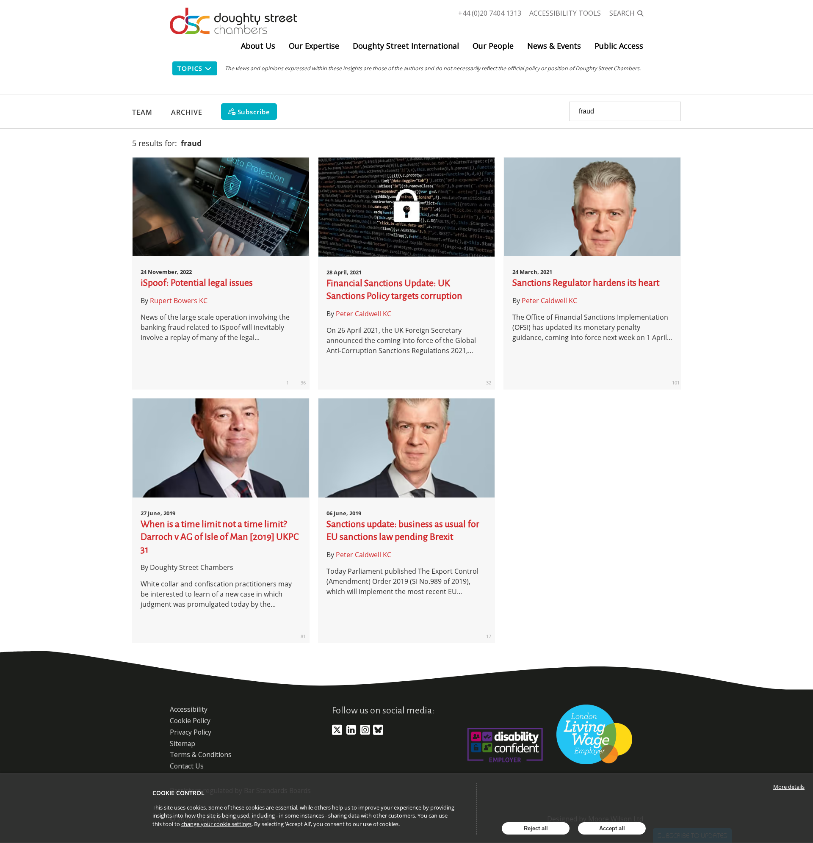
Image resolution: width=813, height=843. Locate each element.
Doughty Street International (406, 46)
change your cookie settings (216, 824)
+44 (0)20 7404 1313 (489, 13)
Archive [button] (186, 112)
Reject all (536, 828)
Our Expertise (314, 46)
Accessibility (188, 709)
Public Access (619, 46)
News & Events (554, 46)
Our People (493, 46)
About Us (258, 46)
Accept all (612, 828)
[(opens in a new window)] (337, 733)
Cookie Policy (190, 720)
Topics (189, 68)
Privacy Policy (190, 732)
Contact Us (187, 766)
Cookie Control (178, 793)
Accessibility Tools (565, 13)
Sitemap (182, 743)
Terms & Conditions (201, 754)
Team (142, 112)
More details (789, 786)
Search (622, 13)
